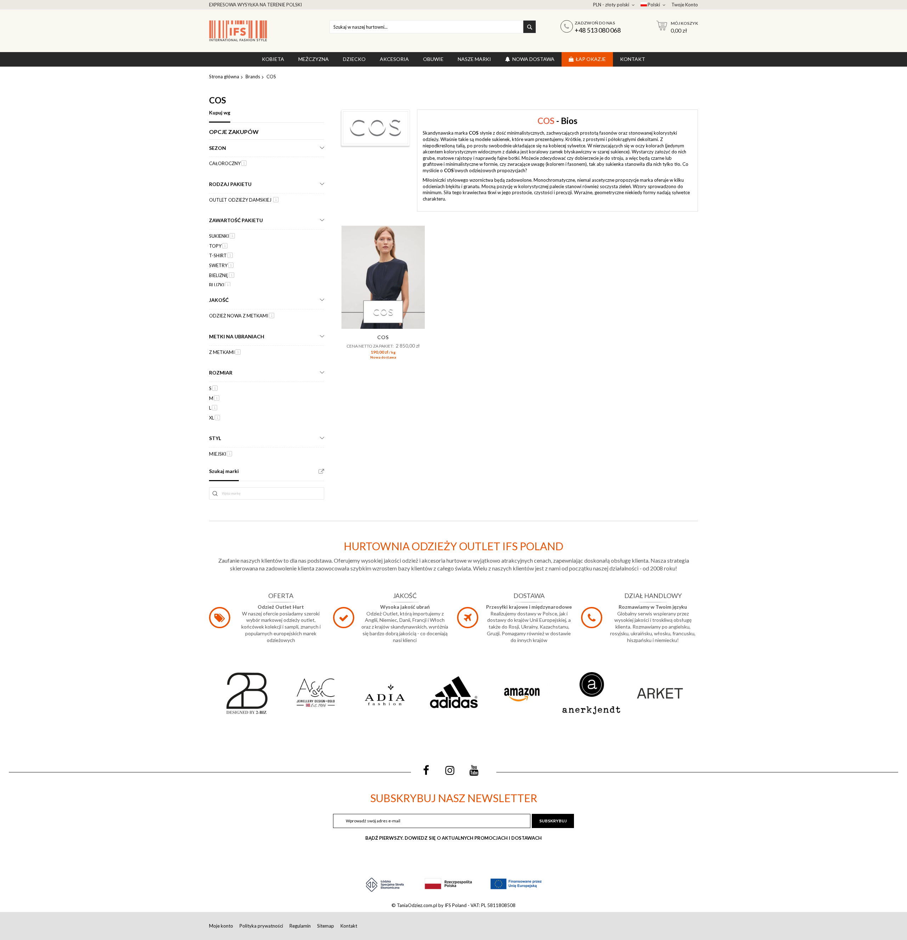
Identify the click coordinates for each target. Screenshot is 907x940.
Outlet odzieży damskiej (243, 200)
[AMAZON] (522, 693)
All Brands (321, 471)
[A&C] (316, 693)
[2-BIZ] (247, 693)
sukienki (222, 236)
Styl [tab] (215, 438)
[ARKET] (660, 693)
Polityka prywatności (261, 926)
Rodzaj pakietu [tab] (230, 184)
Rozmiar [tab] (220, 373)
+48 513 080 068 (598, 30)
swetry (221, 265)
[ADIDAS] (453, 693)
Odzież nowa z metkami (241, 316)
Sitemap (325, 926)
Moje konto (221, 926)
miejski (220, 454)
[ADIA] (385, 693)
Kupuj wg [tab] (219, 112)
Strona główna (224, 76)
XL (214, 418)
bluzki (219, 285)
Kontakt (348, 926)
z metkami (225, 352)
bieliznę (221, 275)
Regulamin (300, 926)
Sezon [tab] (217, 148)
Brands (253, 76)
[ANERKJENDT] (591, 693)
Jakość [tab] (219, 300)
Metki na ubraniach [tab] (236, 336)
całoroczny (228, 163)
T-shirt (221, 255)
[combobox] (433, 27)
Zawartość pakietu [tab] (236, 220)
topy (218, 246)
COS (383, 337)
